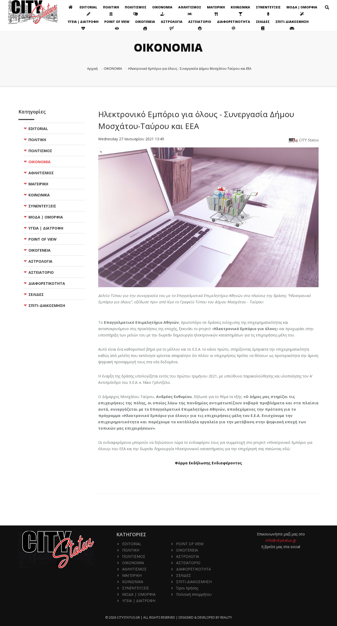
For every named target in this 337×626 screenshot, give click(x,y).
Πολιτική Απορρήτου (194, 594)
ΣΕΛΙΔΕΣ (263, 21)
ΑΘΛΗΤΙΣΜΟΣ (189, 7)
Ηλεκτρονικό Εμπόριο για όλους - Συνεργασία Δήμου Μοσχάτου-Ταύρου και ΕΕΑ (189, 68)
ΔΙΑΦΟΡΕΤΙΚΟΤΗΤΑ (233, 21)
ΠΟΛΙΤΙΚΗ (111, 7)
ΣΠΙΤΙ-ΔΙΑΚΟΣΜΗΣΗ (292, 21)
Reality (226, 617)
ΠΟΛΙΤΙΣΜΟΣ (135, 7)
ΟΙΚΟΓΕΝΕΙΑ (145, 21)
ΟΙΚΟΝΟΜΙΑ (162, 7)
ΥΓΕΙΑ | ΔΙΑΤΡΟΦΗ (83, 21)
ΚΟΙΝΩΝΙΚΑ (240, 7)
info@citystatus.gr (281, 540)
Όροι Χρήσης (187, 587)
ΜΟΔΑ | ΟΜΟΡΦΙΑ (301, 7)
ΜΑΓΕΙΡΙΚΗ (216, 7)
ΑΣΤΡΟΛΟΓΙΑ (171, 21)
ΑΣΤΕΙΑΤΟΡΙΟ (199, 21)
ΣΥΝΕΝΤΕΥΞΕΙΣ (268, 7)
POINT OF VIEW (116, 21)
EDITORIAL (88, 7)
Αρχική (92, 68)
